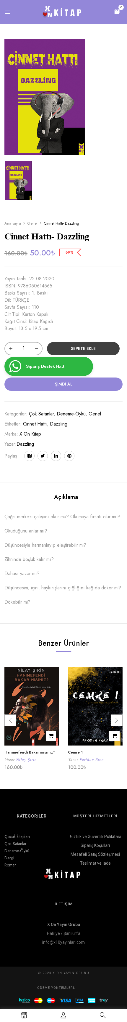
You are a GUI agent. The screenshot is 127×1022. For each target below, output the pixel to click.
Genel (32, 223)
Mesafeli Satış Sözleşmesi (95, 854)
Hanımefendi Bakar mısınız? (29, 752)
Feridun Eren (91, 759)
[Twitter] (43, 456)
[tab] (66, 497)
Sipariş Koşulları (95, 845)
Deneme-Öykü (71, 413)
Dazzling (58, 423)
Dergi (9, 858)
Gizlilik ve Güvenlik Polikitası (95, 836)
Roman (10, 865)
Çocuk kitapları (17, 836)
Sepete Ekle (83, 348)
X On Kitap (30, 434)
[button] (117, 11)
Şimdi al (63, 384)
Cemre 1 (75, 752)
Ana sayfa (12, 223)
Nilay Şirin (26, 759)
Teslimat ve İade (95, 863)
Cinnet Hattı (35, 423)
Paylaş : (12, 455)
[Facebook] (29, 456)
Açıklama (66, 497)
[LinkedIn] (56, 456)
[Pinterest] (69, 456)
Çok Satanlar (41, 413)
